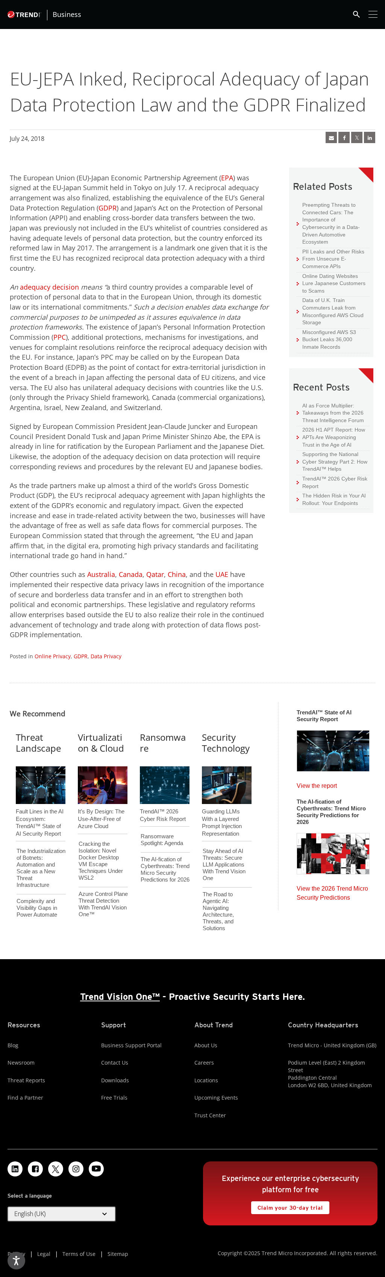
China (177, 574)
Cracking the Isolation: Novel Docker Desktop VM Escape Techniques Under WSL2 (101, 861)
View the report (317, 784)
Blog (13, 1045)
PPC (59, 337)
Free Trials (114, 1097)
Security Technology (226, 742)
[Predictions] (333, 851)
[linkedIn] (369, 137)
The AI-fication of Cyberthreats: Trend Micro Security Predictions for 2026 (165, 869)
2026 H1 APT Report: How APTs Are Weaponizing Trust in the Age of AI (331, 436)
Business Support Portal (131, 1045)
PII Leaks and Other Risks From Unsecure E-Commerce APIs (330, 258)
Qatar (155, 574)
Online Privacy (53, 656)
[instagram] (75, 1168)
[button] (62, 1214)
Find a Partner (25, 1097)
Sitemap (118, 1253)
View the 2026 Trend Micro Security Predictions (332, 891)
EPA (227, 177)
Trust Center (210, 1115)
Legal (43, 1253)
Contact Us (114, 1062)
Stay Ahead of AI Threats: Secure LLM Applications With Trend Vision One (224, 864)
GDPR (108, 207)
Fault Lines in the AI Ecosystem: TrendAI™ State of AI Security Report (40, 810)
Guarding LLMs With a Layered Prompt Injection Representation (222, 810)
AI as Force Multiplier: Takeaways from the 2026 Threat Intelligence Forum (330, 412)
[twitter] (356, 137)
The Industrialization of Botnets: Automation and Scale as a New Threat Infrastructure (41, 868)
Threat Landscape (38, 742)
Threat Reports (26, 1080)
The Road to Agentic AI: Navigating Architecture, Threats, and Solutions (218, 911)
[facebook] (344, 137)
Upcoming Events (216, 1097)
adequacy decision (49, 286)
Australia (101, 574)
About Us (205, 1045)
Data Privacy (106, 656)
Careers (204, 1062)
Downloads (115, 1080)
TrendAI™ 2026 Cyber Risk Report (334, 482)
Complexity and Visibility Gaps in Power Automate (37, 908)
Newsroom (21, 1062)
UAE (221, 574)
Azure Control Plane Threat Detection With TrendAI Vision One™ (103, 904)
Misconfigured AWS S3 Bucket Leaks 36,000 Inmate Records (326, 339)
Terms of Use (78, 1253)
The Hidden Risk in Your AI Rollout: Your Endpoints (331, 499)
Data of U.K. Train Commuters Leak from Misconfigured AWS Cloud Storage (330, 311)
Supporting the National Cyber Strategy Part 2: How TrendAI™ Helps (332, 461)
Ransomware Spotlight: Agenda (162, 839)
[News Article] (331, 137)
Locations (206, 1080)
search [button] (356, 14)
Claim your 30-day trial (287, 1206)
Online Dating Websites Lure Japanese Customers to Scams (331, 283)
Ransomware (163, 742)
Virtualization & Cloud (101, 742)
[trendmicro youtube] (96, 1168)
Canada (130, 574)
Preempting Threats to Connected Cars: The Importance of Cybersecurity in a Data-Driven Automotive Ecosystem (328, 223)
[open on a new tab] (55, 1168)
